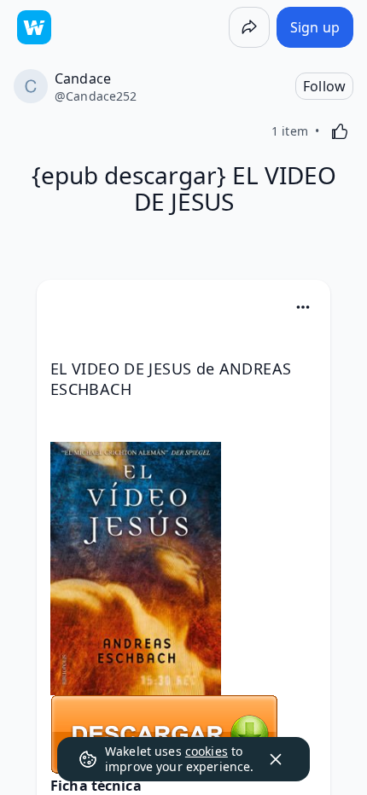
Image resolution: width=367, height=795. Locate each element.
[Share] (249, 27)
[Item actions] (303, 307)
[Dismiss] (275, 759)
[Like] (339, 131)
